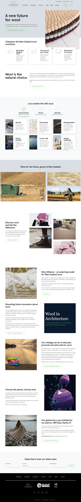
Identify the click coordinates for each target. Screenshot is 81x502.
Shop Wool (35, 476)
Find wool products (12, 240)
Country (24, 463)
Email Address (53, 463)
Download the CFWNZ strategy (51, 366)
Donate (65, 5)
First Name (7, 463)
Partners (41, 5)
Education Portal (66, 1)
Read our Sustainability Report (15, 333)
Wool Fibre (25, 5)
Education (33, 5)
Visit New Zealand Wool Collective (16, 30)
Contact (57, 5)
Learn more (47, 294)
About (51, 5)
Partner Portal (59, 1)
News (47, 5)
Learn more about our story (51, 440)
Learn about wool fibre (37, 86)
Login (72, 1)
